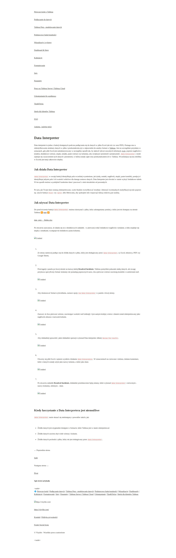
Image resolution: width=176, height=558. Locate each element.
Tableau (112, 148)
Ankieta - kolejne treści (43, 127)
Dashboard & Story (41, 50)
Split (36, 458)
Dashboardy (134, 491)
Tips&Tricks (38, 104)
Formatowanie (39, 65)
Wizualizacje (123, 491)
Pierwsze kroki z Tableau (43, 12)
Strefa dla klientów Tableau (44, 111)
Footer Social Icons (41, 525)
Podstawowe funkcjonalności (45, 35)
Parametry (38, 81)
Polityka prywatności (49, 517)
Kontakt (37, 517)
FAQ (36, 119)
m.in (123, 151)
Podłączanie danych (57, 491)
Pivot (36, 473)
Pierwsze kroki (42, 491)
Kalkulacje (38, 58)
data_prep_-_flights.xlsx (43, 220)
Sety (35, 73)
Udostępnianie (100, 494)
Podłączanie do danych (43, 20)
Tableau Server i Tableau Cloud (81, 494)
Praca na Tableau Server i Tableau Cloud (49, 88)
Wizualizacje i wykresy (43, 43)
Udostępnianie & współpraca (45, 96)
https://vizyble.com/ (41, 510)
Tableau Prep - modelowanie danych (48, 27)
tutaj (45, 212)
